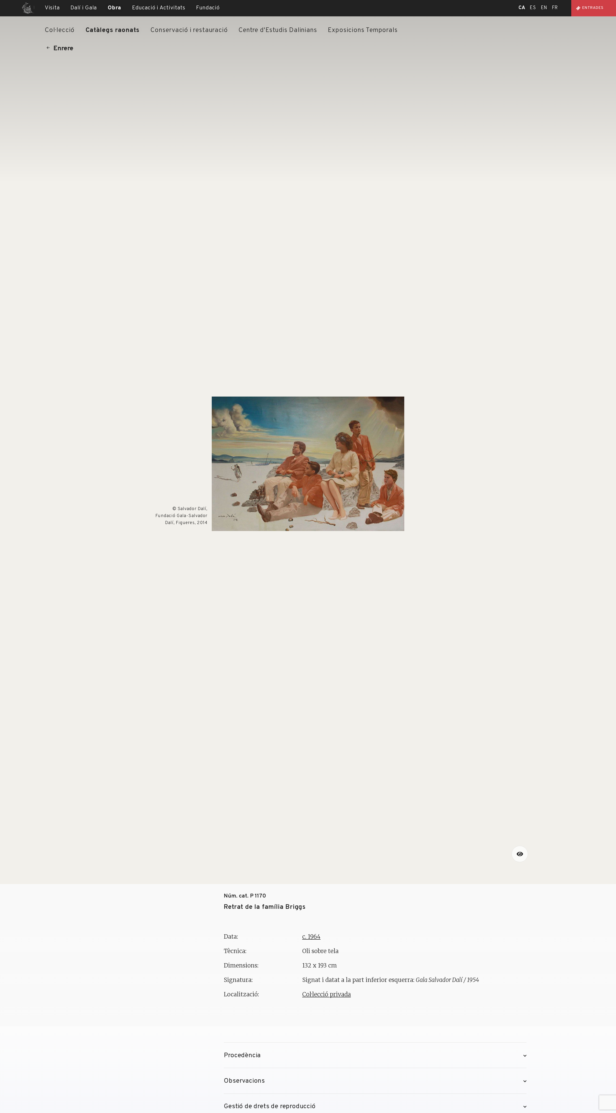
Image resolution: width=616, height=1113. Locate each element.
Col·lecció (60, 30)
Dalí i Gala (84, 8)
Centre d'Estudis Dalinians (277, 30)
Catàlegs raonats (112, 30)
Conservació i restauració (189, 30)
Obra (114, 8)
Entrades (592, 8)
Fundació (208, 8)
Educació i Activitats (158, 8)
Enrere (63, 48)
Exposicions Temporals (363, 30)
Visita (52, 8)
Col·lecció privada (326, 994)
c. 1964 (311, 936)
